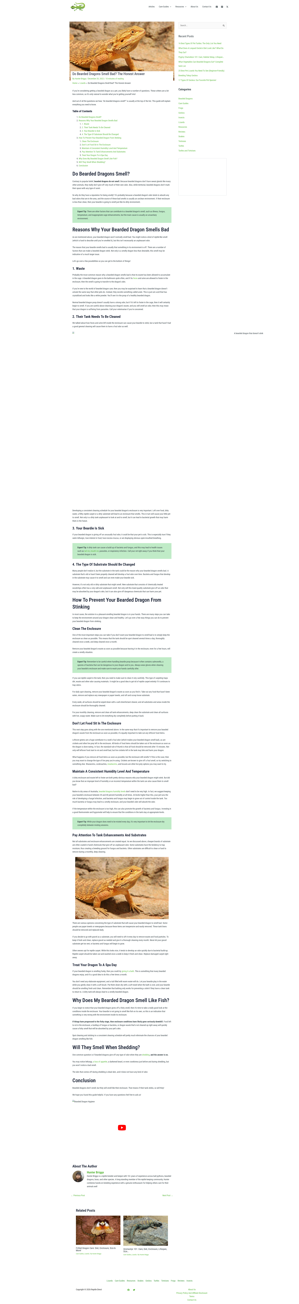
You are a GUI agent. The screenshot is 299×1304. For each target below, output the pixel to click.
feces (135, 278)
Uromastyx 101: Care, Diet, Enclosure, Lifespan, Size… (145, 1250)
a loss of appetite (100, 1061)
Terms (191, 1296)
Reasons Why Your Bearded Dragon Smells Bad (98, 120)
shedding (146, 1055)
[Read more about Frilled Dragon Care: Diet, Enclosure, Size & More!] (98, 1230)
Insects (181, 117)
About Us (194, 6)
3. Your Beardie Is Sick (91, 131)
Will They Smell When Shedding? (92, 162)
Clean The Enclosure (90, 141)
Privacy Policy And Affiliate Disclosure (191, 1293)
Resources (182, 127)
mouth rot (95, 551)
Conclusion (83, 165)
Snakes (181, 136)
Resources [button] (179, 6)
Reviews (181, 131)
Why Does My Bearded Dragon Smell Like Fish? (98, 158)
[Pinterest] (222, 7)
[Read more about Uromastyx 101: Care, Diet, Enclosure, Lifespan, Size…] (145, 1230)
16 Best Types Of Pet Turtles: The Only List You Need (199, 43)
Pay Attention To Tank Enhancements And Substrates (104, 151)
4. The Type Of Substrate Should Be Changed (100, 134)
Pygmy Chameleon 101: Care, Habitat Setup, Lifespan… (201, 57)
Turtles (181, 146)
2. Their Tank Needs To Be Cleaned (96, 127)
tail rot (87, 551)
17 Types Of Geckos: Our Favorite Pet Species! (197, 80)
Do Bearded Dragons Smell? (90, 117)
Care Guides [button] (164, 6)
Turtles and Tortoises (187, 150)
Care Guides (80, 1254)
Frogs (180, 108)
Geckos (181, 113)
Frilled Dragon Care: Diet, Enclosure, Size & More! (96, 1249)
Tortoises (182, 141)
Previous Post (78, 1195)
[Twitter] (134, 1290)
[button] (170, 7)
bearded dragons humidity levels (112, 791)
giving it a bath (128, 971)
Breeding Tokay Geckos (188, 75)
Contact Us (206, 6)
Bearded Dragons (185, 98)
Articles (152, 6)
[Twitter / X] (227, 7)
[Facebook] (217, 7)
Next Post (167, 1195)
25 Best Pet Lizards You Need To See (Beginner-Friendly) (201, 70)
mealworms (112, 764)
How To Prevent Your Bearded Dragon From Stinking (100, 138)
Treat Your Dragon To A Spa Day (95, 155)
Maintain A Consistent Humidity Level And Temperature (104, 148)
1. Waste (85, 124)
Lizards (86, 1254)
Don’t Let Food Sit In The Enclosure (96, 144)
